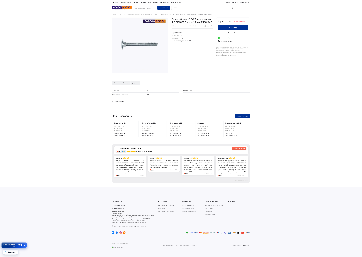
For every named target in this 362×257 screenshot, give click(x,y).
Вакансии (161, 208)
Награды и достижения (166, 205)
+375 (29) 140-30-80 (203, 133)
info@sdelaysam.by (118, 208)
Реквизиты (208, 211)
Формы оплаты (209, 208)
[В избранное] (208, 26)
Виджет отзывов (241, 180)
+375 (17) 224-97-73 (147, 135)
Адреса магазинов (188, 205)
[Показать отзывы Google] (123, 151)
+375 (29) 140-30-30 (232, 2)
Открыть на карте (243, 116)
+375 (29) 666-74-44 (175, 133)
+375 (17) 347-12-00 (203, 135)
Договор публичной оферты (214, 205)
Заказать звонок (245, 2)
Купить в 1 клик (233, 33)
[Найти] (235, 8)
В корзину (233, 27)
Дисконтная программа (166, 211)
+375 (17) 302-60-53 (231, 135)
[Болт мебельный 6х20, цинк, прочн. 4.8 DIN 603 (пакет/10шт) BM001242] (140, 45)
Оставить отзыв (239, 148)
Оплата (125, 83)
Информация (186, 201)
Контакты (231, 201)
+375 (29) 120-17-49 (119, 133)
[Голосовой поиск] (232, 8)
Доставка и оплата (188, 208)
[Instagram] (120, 232)
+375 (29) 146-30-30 (231, 133)
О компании (162, 201)
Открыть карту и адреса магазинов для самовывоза (129, 226)
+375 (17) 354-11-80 (119, 135)
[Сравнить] (205, 26)
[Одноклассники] (124, 232)
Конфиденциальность (182, 245)
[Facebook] (117, 232)
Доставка (135, 83)
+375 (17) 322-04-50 (175, 135)
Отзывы (116, 83)
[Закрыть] (25, 245)
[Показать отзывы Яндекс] (118, 151)
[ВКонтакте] (113, 232)
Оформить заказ (210, 214)
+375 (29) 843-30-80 (148, 133)
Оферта (195, 245)
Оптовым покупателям (189, 211)
